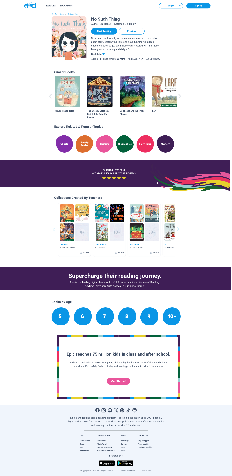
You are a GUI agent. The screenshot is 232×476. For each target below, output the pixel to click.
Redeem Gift (84, 450)
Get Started (118, 381)
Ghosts (54, 14)
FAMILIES (51, 5)
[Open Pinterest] (122, 410)
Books (62, 14)
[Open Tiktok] (128, 410)
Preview (131, 31)
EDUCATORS (66, 5)
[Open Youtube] (110, 410)
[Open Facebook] (97, 410)
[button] (74, 229)
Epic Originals (85, 441)
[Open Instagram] (104, 410)
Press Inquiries (143, 444)
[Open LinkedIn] (134, 410)
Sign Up (198, 5)
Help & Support (143, 441)
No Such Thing (73, 14)
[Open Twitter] (116, 410)
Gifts (81, 447)
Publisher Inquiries (145, 447)
